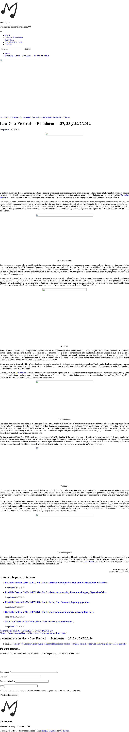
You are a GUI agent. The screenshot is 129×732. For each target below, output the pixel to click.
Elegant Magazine (49, 731)
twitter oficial (89, 561)
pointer (6, 130)
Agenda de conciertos (13, 42)
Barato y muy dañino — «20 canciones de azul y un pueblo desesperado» (33, 633)
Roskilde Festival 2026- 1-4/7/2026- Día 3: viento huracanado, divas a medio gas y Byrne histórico (55, 592)
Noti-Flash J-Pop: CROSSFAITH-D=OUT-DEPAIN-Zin (26, 631)
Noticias (8, 44)
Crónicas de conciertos (14, 38)
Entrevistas (9, 40)
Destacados (46, 117)
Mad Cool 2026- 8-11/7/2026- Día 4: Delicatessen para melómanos (39, 621)
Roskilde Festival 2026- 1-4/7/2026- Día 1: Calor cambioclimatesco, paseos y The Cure (49, 612)
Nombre (3, 676)
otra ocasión (21, 373)
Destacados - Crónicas (61, 117)
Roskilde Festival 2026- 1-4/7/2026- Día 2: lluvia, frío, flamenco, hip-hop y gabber (47, 602)
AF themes (64, 731)
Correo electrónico (7, 681)
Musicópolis (5, 22)
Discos (7, 35)
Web (2, 686)
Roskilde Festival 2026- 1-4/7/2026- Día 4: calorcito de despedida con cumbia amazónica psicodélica (56, 582)
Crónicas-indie (24, 117)
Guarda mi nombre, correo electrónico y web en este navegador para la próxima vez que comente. (42, 690)
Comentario (5, 672)
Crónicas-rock (36, 117)
